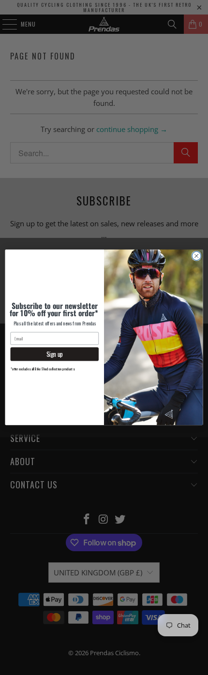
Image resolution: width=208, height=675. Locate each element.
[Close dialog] (196, 255)
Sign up (54, 354)
